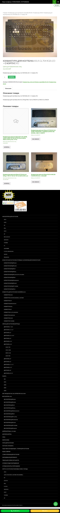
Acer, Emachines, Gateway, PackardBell (13, 474)
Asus (5, 471)
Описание (8, 88)
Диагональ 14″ (7, 338)
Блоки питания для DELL (10, 271)
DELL (5, 228)
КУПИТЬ (11, 77)
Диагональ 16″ (7, 361)
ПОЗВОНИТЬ (16, 511)
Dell (5, 483)
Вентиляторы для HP (9, 405)
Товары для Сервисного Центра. (10, 460)
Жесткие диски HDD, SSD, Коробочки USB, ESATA (14, 393)
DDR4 (5, 390)
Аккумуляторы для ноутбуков (10, 216)
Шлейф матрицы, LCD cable (9, 431)
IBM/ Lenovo (7, 236)
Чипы (3, 437)
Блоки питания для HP (9, 268)
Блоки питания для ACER (10, 265)
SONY (5, 231)
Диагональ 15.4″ (8, 341)
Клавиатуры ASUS (38, 12)
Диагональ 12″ (7, 332)
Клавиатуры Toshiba (9, 321)
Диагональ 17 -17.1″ (9, 364)
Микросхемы (5, 440)
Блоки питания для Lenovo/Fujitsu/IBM (14, 274)
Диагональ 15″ (7, 358)
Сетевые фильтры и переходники (11, 466)
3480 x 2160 (8, 353)
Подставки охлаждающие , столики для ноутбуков (15, 448)
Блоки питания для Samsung (11, 280)
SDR (5, 379)
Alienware (6, 248)
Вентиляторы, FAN (7, 396)
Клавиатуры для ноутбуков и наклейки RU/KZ (20, 12)
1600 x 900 (7, 355)
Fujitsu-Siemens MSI (8, 251)
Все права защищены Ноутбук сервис (10, 505)
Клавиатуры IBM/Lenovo (10, 303)
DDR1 (5, 382)
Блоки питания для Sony (10, 283)
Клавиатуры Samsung (9, 315)
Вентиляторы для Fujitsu (10, 416)
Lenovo (6, 480)
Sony (5, 492)
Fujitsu (6, 486)
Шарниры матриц (6, 434)
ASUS (5, 219)
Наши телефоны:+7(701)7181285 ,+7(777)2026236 (15, 2)
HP (4, 225)
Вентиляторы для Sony (10, 422)
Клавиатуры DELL (8, 306)
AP (4, 234)
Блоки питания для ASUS (10, 263)
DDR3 (5, 387)
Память (4, 376)
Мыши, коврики (6, 451)
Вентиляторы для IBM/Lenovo (11, 411)
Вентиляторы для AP (9, 413)
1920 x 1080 (8, 350)
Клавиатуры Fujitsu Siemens (11, 312)
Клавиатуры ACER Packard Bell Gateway (14, 297)
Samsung (6, 239)
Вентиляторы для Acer (10, 402)
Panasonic (6, 257)
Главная (5, 12)
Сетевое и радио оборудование (10, 463)
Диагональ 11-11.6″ (8, 329)
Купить (6, 147)
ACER (5, 222)
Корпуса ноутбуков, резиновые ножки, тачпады (15, 469)
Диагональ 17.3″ (8, 367)
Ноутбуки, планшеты (7, 445)
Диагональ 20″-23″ (8, 373)
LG (4, 245)
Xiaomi (5, 254)
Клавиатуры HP (8, 300)
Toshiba (6, 242)
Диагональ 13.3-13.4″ (9, 335)
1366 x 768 (7, 347)
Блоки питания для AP (9, 277)
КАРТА (45, 511)
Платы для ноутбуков (8, 442)
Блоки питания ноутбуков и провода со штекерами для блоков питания (21, 260)
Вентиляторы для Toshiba (10, 425)
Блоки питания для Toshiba (11, 286)
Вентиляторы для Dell (9, 408)
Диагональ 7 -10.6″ (8, 326)
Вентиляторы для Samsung (11, 419)
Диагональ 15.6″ (8, 344)
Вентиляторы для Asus (10, 399)
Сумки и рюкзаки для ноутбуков (10, 454)
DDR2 (5, 384)
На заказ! (35, 139)
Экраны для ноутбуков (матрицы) (11, 323)
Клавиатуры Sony (8, 318)
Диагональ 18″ (7, 370)
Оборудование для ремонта (9, 457)
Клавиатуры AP (8, 309)
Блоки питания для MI (9, 289)
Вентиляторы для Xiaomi (10, 428)
